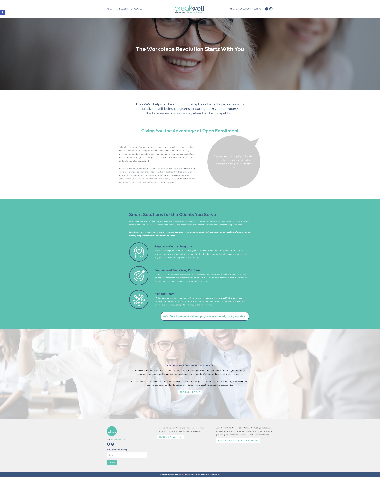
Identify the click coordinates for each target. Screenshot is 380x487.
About (110, 9)
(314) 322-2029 (120, 439)
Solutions (245, 9)
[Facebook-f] (266, 8)
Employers (122, 9)
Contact (258, 9)
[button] (2, 12)
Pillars (233, 9)
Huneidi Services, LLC (191, 474)
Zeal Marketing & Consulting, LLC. (210, 474)
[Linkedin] (271, 8)
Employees (136, 9)
